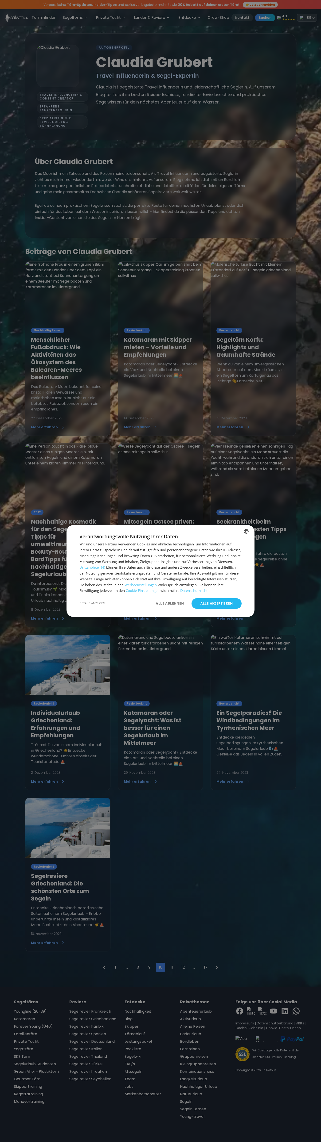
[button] (92, 603)
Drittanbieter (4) (92, 567)
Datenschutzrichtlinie (197, 590)
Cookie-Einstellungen (143, 590)
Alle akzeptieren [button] (216, 603)
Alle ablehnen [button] (170, 603)
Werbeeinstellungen (141, 584)
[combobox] (246, 531)
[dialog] (160, 571)
